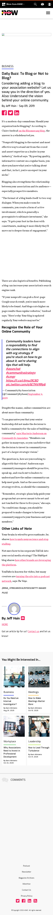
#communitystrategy (20, 373)
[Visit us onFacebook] (23, 901)
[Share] (5, 112)
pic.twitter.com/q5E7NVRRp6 (25, 384)
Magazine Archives (26, 878)
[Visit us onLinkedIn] (29, 901)
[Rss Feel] (35, 901)
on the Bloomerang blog (32, 131)
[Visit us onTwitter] (17, 901)
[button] (13, 4)
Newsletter (26, 872)
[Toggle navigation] (3, 18)
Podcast (26, 866)
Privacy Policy (26, 896)
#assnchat (13, 369)
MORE (5, 624)
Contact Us (26, 890)
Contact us (33, 631)
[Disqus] (26, 819)
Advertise (26, 884)
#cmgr (10, 377)
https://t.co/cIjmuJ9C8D (22, 381)
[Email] (23, 618)
